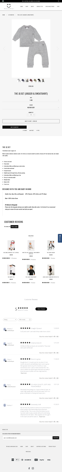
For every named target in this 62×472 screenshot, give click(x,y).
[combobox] (10, 319)
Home (21, 6)
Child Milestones (50, 6)
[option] (31, 48)
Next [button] (57, 48)
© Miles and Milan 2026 (12, 446)
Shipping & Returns (41, 446)
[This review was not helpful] (57, 336)
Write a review (14, 226)
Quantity (31, 112)
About (32, 6)
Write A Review (41, 309)
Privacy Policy (52, 446)
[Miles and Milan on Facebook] (29, 468)
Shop (27, 6)
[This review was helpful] (54, 336)
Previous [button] (5, 48)
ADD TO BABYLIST (14, 127)
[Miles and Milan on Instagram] (33, 468)
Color (31, 105)
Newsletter (40, 6)
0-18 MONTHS (11, 15)
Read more (24, 373)
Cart (58, 6)
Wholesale (28, 451)
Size (31, 97)
